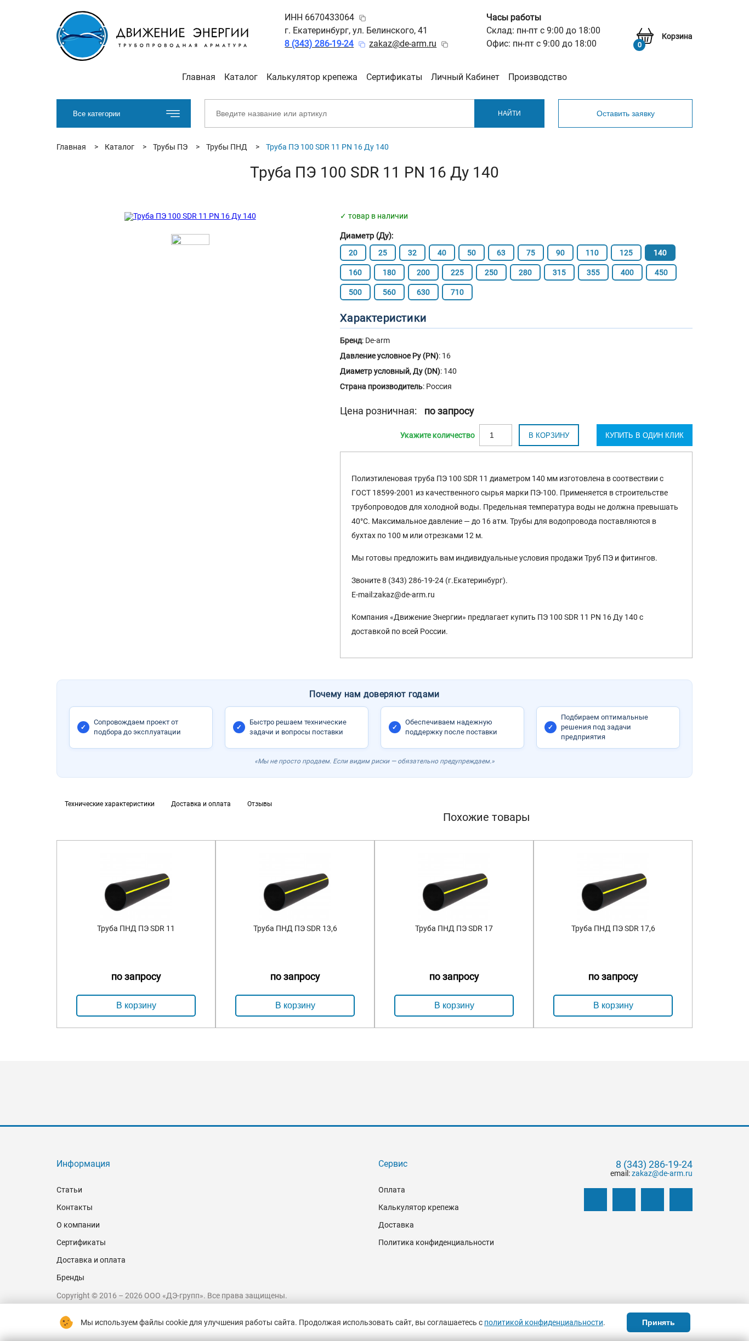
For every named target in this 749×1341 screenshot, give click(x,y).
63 (501, 252)
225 (457, 272)
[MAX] (681, 1199)
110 (592, 252)
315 (559, 272)
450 (661, 272)
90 (560, 252)
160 (355, 272)
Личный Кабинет (465, 77)
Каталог (241, 77)
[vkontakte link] (595, 1199)
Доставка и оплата (91, 1260)
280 (525, 272)
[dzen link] (623, 1199)
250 (491, 272)
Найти (509, 113)
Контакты (74, 1207)
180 (389, 272)
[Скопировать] (362, 18)
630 (423, 292)
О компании (78, 1224)
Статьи (69, 1189)
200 (423, 272)
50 (471, 252)
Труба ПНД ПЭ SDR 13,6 (295, 928)
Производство (537, 77)
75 (530, 252)
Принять (658, 1322)
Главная (198, 77)
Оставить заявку (626, 113)
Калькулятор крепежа (312, 77)
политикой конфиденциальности (543, 1322)
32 (412, 252)
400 (627, 272)
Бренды (70, 1277)
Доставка (396, 1224)
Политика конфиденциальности (436, 1242)
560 (389, 292)
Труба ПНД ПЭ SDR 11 (136, 928)
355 (593, 272)
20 (353, 252)
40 (442, 252)
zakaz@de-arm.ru (402, 43)
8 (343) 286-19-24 (654, 1164)
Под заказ (437, 435)
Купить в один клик (644, 435)
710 (457, 292)
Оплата (391, 1189)
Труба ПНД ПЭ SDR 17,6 (613, 928)
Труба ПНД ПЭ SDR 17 (454, 928)
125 (626, 252)
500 (355, 292)
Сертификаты (394, 77)
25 (382, 252)
